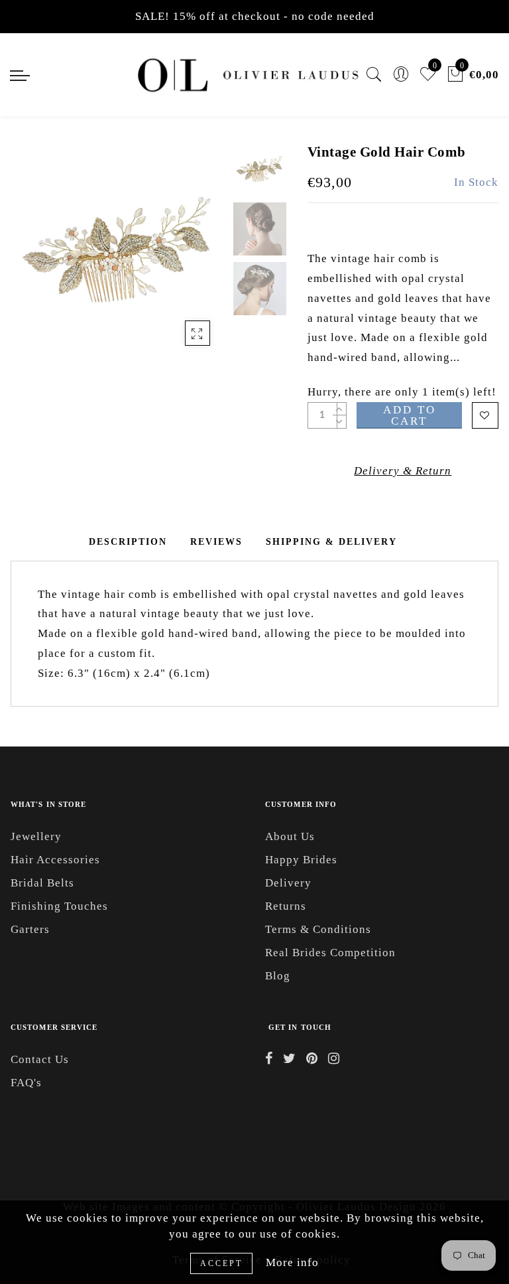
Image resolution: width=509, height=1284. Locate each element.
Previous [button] (34, 258)
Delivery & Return (402, 470)
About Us (290, 836)
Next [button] (185, 258)
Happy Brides (301, 859)
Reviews (216, 542)
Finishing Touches (59, 906)
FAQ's (26, 1082)
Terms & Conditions (318, 929)
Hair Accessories (55, 859)
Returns (285, 906)
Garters (30, 929)
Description (128, 542)
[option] (119, 251)
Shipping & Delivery (331, 542)
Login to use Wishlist (485, 415)
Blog (277, 975)
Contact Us (40, 1059)
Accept (221, 1263)
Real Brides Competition (330, 952)
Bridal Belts (42, 883)
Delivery (288, 883)
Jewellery (36, 836)
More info (292, 1262)
